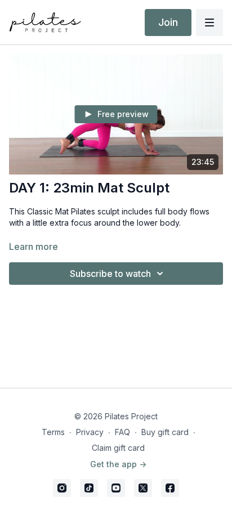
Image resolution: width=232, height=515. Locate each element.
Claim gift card (118, 448)
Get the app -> (118, 464)
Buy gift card (165, 432)
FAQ (122, 432)
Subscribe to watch (110, 273)
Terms (53, 432)
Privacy (90, 432)
